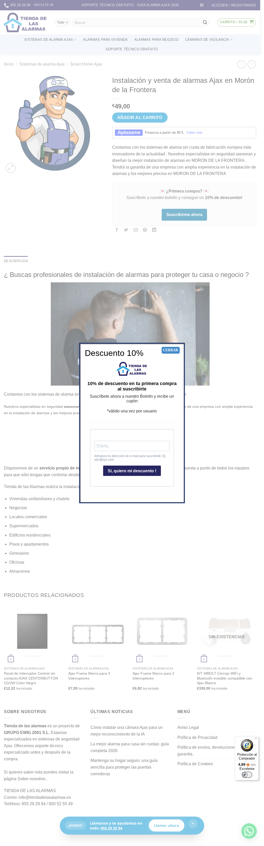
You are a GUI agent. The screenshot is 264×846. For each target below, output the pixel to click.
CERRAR (170, 350)
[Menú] (256, 739)
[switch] (247, 775)
